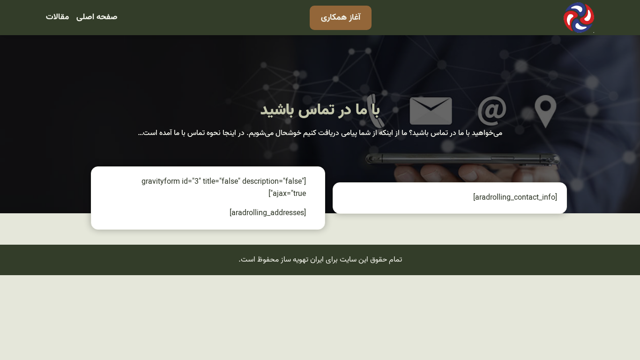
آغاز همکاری (340, 17)
